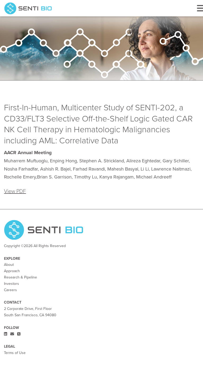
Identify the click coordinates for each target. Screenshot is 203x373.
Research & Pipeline (20, 277)
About (9, 264)
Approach (12, 270)
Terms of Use (15, 352)
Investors (11, 283)
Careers (10, 289)
